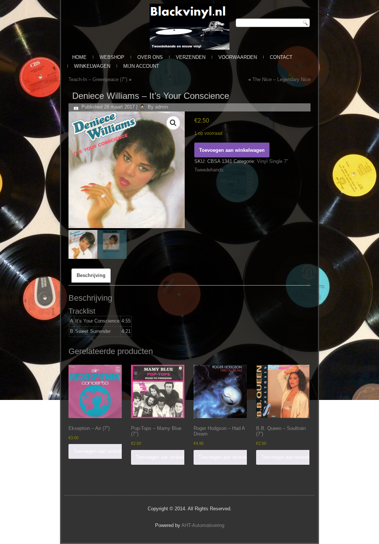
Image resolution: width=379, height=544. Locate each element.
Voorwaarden (237, 57)
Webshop (112, 57)
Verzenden (190, 57)
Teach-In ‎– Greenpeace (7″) (97, 79)
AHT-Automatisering (202, 525)
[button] (173, 123)
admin (161, 107)
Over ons (150, 57)
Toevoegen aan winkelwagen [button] (103, 451)
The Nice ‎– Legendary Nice (281, 79)
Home (79, 57)
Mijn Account (141, 66)
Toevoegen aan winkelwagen (232, 150)
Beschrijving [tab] (91, 275)
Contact (281, 57)
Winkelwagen (92, 66)
